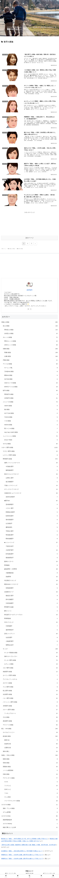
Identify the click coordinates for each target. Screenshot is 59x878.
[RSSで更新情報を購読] (31, 309)
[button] (54, 467)
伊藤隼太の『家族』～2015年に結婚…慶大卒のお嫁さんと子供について (22, 854)
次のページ (29, 238)
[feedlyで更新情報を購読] (28, 309)
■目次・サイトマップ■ (10, 873)
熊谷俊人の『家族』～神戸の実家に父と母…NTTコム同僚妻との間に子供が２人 (24, 838)
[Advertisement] (29, 47)
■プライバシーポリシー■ (48, 873)
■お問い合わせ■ (29, 873)
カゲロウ (29, 290)
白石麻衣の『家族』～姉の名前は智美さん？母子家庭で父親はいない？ (22, 851)
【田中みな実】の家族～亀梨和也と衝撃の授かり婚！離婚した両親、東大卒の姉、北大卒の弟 (28, 845)
